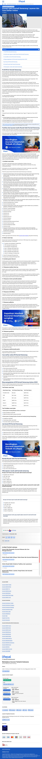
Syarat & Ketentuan (6, 749)
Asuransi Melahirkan (6, 613)
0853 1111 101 (6, 719)
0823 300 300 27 (8, 680)
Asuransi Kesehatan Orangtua (8, 605)
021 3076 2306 (7, 690)
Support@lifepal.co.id (9, 684)
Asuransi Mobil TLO (6, 589)
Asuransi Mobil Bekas (6, 593)
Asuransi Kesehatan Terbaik (7, 603)
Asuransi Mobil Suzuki (6, 630)
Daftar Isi (4, 49)
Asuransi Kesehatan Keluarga (8, 607)
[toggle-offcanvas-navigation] (3, 1)
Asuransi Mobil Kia (5, 646)
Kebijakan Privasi (5, 751)
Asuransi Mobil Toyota (6, 625)
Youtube (19, 709)
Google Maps (6, 671)
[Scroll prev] (39, 549)
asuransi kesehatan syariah (7, 125)
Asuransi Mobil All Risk (6, 586)
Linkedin (31, 709)
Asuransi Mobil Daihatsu (7, 638)
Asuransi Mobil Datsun (6, 644)
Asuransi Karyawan (6, 620)
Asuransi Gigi (4, 615)
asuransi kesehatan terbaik (9, 124)
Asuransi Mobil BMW (6, 651)
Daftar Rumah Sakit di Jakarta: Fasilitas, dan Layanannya (17, 564)
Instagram (13, 709)
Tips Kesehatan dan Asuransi (8, 6)
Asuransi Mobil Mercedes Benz (8, 642)
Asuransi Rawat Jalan (6, 611)
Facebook (6, 709)
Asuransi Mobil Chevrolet (7, 649)
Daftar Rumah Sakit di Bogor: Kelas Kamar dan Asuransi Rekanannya (20, 557)
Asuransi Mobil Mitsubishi (7, 640)
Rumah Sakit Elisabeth (23, 235)
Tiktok (25, 709)
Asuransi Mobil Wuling (6, 636)
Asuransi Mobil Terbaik (6, 584)
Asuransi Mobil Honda (6, 627)
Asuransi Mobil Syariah (6, 591)
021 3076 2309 (7, 699)
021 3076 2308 (7, 694)
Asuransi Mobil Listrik (6, 597)
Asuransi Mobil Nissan (6, 632)
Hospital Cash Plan (6, 617)
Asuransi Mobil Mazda (6, 634)
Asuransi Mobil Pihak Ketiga (7, 595)
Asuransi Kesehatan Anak (7, 609)
